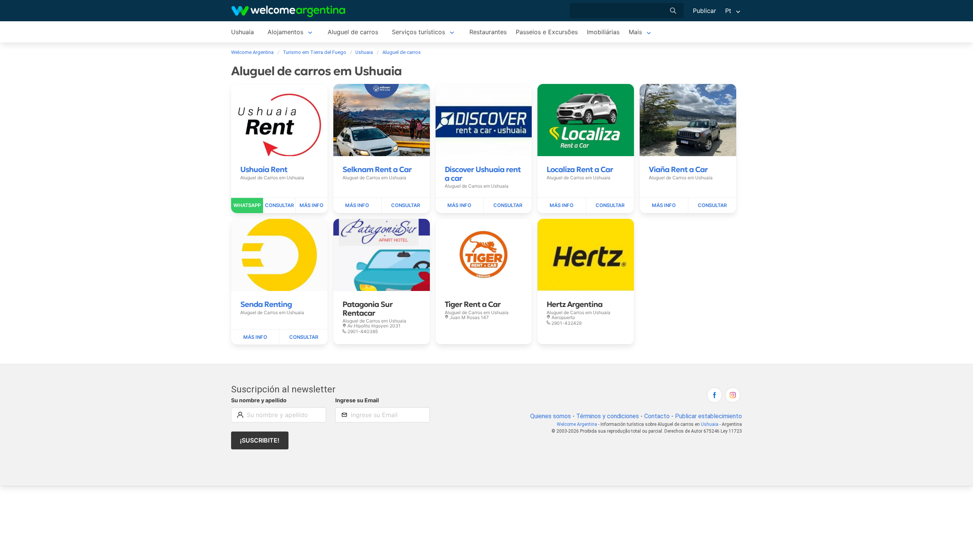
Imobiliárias (603, 32)
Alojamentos (285, 32)
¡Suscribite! (259, 440)
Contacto (657, 416)
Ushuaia (242, 32)
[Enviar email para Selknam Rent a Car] (405, 205)
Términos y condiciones (607, 416)
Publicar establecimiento (708, 416)
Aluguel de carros (353, 32)
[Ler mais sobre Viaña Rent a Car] (664, 205)
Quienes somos (550, 416)
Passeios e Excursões (547, 32)
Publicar (704, 10)
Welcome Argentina (577, 424)
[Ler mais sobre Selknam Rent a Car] (357, 205)
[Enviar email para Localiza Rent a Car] (610, 205)
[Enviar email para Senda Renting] (303, 337)
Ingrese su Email (357, 400)
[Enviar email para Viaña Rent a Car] (712, 205)
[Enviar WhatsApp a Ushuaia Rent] (247, 205)
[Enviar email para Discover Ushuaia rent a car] (508, 205)
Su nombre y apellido (259, 400)
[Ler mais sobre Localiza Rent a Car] (561, 205)
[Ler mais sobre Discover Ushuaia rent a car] (460, 205)
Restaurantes (488, 32)
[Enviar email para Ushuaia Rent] (279, 205)
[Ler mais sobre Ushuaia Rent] (312, 205)
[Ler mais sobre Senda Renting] (255, 337)
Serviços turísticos (418, 32)
